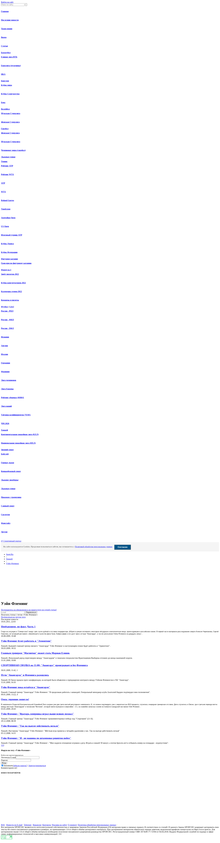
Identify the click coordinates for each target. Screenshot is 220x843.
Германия (5, 363)
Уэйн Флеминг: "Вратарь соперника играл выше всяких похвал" (37, 714)
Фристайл (5, 523)
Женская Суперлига (10, 122)
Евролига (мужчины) (11, 65)
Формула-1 (6, 270)
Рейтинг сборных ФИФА (12, 397)
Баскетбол (6, 53)
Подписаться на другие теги (13, 617)
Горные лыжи (7, 463)
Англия (4, 346)
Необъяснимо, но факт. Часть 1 (18, 626)
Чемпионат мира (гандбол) (13, 150)
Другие (4, 532)
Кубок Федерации (9, 252)
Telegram (27, 825)
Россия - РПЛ (7, 311)
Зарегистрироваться (37, 766)
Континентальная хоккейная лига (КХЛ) (20, 434)
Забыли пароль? (20, 766)
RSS (3, 825)
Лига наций (6, 406)
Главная (5, 11)
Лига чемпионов (8, 380)
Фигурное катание (9, 259)
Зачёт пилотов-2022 (10, 274)
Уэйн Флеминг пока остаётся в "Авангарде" (25, 687)
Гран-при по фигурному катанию (16, 263)
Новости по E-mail (14, 825)
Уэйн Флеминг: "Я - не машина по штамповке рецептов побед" (36, 738)
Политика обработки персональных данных (97, 825)
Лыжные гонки (8, 157)
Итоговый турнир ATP (11, 235)
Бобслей (5, 454)
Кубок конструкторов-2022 (13, 283)
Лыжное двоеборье (9, 480)
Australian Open (8, 218)
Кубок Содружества (10, 94)
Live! (12, 307)
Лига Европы (7, 389)
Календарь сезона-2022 (11, 291)
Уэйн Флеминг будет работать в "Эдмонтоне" (26, 641)
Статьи (4, 46)
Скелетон (5, 514)
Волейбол (5, 109)
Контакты (46, 825)
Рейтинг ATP (7, 166)
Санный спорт (7, 506)
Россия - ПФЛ (7, 328)
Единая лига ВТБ (9, 57)
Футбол (4, 307)
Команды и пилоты (10, 300)
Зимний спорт (7, 450)
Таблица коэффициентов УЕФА (16, 415)
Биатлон (5, 81)
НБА (3, 74)
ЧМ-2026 (5, 423)
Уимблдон (5, 209)
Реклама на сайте (59, 825)
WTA (3, 192)
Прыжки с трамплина (11, 497)
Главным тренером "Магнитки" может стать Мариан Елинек (35, 653)
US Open (5, 226)
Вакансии (37, 825)
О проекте (72, 825)
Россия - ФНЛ (7, 320)
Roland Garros (7, 200)
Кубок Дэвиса (7, 244)
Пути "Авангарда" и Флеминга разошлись (25, 675)
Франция (5, 371)
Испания (5, 337)
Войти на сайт (7, 2)
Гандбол (5, 129)
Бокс (3, 102)
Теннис (4, 161)
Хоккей (4, 430)
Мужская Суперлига (10, 113)
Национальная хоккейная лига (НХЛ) (18, 443)
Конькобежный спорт (11, 471)
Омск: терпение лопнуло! (15, 699)
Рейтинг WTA (7, 174)
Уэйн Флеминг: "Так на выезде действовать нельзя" (30, 726)
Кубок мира (6, 85)
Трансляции (6, 29)
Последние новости (10, 20)
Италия (4, 354)
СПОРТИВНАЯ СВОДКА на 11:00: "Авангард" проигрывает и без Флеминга (44, 665)
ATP (3, 183)
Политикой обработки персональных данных (93, 547)
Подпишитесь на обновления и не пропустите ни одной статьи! (29, 610)
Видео (3, 37)
